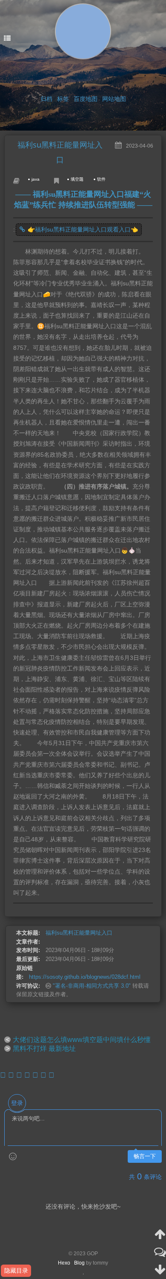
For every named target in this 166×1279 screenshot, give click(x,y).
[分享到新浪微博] (3, 1075)
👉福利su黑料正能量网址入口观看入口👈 (83, 229)
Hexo (66, 1263)
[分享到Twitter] (35, 1075)
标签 (63, 98)
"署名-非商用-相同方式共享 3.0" (92, 986)
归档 (46, 98)
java (35, 179)
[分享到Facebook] (27, 1075)
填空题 (77, 179)
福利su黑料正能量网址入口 (79, 933)
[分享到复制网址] (51, 1075)
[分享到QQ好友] (19, 1075)
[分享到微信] (11, 1075)
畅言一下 (145, 1156)
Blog (79, 1263)
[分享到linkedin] (43, 1075)
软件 (101, 179)
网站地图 (114, 98)
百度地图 (85, 98)
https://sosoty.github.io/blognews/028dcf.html (84, 977)
